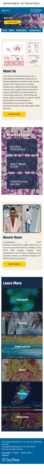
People (22, 323)
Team (4, 30)
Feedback (5, 455)
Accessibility (6, 453)
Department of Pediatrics (21, 3)
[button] (1, 21)
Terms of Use (26, 453)
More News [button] (12, 22)
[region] (22, 21)
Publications (21, 30)
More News (14, 264)
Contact (22, 393)
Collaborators (35, 30)
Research (22, 299)
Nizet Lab (8, 18)
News (11, 30)
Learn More (14, 114)
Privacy (16, 453)
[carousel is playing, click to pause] (26, 25)
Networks (22, 417)
